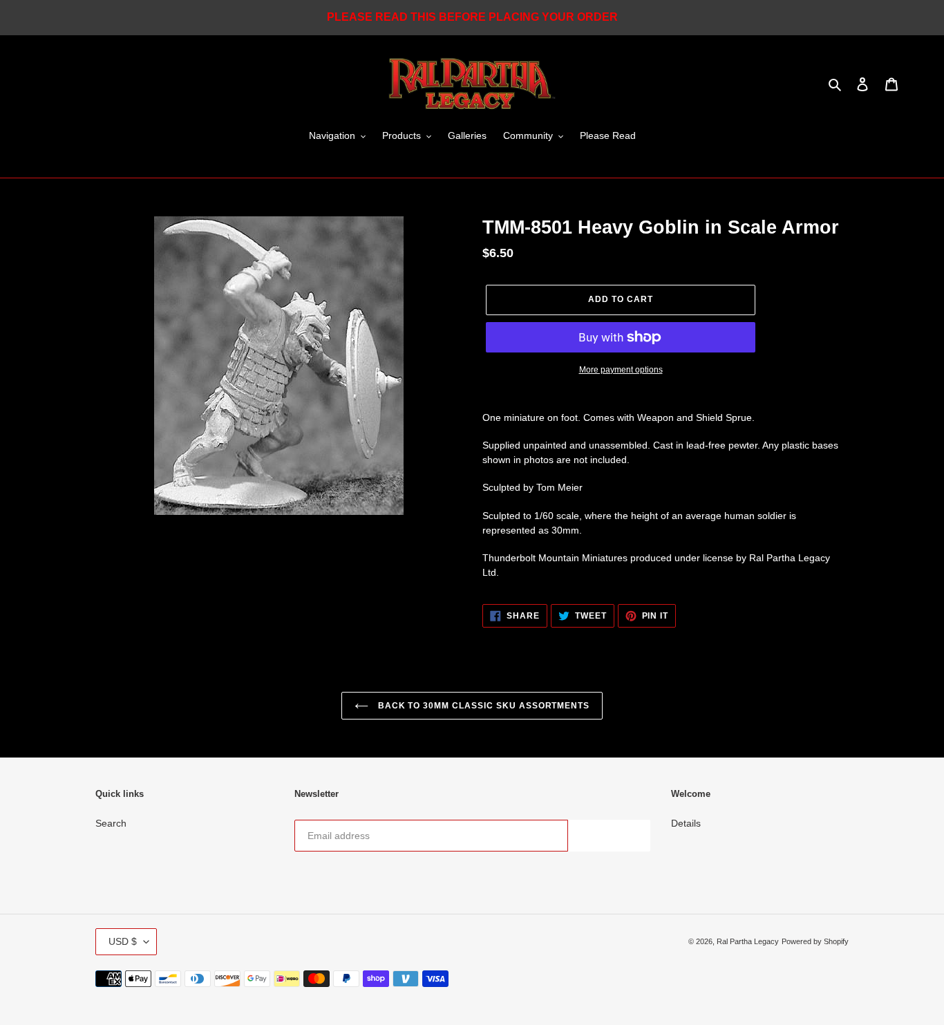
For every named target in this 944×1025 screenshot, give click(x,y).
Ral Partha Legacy (748, 941)
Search (110, 823)
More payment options (621, 370)
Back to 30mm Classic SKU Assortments (482, 706)
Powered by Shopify (815, 941)
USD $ (122, 941)
